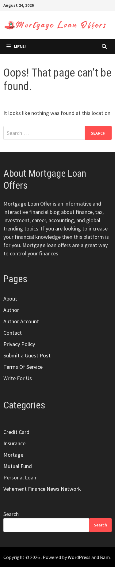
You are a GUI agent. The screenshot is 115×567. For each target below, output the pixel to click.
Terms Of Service (23, 366)
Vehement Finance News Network (42, 488)
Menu (20, 46)
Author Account (21, 321)
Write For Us (17, 378)
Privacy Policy (19, 344)
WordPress (79, 557)
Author (11, 309)
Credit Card (16, 431)
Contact (12, 332)
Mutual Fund (17, 466)
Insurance (14, 443)
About (10, 298)
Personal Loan (19, 477)
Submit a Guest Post (27, 355)
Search (11, 514)
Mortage (13, 454)
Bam (105, 557)
